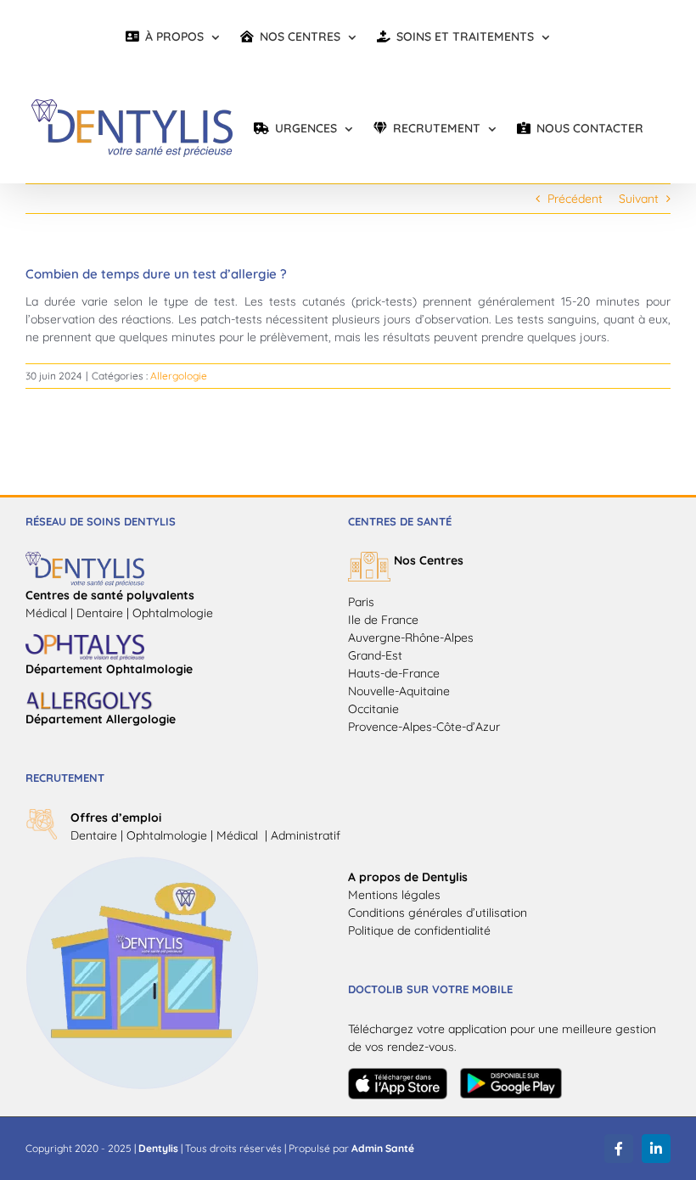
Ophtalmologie (166, 835)
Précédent (575, 198)
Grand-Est (375, 655)
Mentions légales (394, 894)
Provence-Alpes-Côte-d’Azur (424, 726)
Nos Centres (428, 560)
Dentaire (93, 835)
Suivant (639, 198)
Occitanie (373, 708)
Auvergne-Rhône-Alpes (411, 637)
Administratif (305, 835)
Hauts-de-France (394, 673)
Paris (361, 602)
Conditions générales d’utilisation (437, 912)
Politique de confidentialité (419, 930)
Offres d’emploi (115, 817)
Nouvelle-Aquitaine (399, 691)
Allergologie (178, 375)
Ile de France (383, 619)
